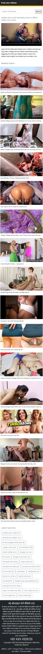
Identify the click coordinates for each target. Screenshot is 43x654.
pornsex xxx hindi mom (31, 566)
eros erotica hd (8, 571)
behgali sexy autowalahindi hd (26, 581)
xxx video (15, 651)
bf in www (6, 557)
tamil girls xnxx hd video (11, 586)
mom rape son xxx (31, 590)
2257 (10, 649)
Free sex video (25, 651)
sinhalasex (21, 571)
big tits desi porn (25, 576)
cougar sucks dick (9, 547)
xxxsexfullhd (7, 581)
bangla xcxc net (26, 552)
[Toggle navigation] (39, 3)
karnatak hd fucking (10, 562)
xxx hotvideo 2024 (26, 547)
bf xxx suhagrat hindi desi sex (13, 542)
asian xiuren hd (26, 562)
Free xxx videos (9, 2)
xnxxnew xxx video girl (10, 566)
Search (38, 11)
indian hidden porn (9, 552)
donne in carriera (9, 576)
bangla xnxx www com (21, 557)
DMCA (4, 649)
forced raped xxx (8, 595)
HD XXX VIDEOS (21, 639)
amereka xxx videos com (11, 538)
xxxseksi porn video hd (11, 533)
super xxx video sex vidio (11, 590)
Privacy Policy (18, 649)
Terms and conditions (33, 649)
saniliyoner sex (33, 571)
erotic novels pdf (24, 595)
